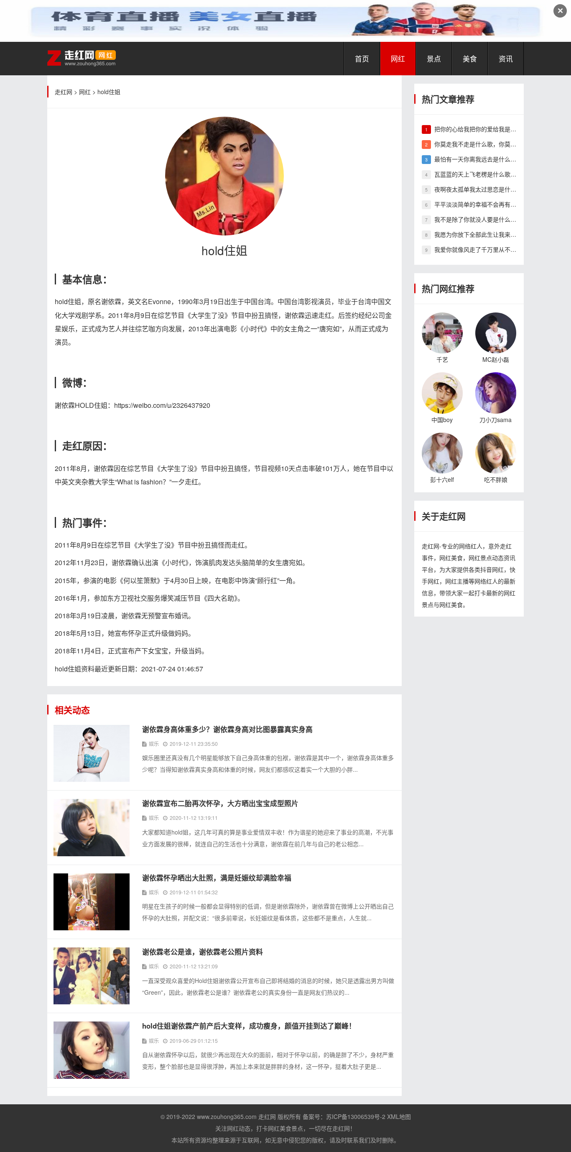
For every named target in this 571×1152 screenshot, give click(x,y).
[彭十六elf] (442, 452)
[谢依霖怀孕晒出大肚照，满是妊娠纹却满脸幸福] (92, 901)
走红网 (63, 91)
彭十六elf (442, 479)
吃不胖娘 (495, 479)
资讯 (506, 59)
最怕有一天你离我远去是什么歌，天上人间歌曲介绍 (501, 159)
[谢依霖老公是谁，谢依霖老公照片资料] (92, 975)
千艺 (442, 359)
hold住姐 (108, 91)
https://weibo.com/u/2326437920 (162, 405)
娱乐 (154, 743)
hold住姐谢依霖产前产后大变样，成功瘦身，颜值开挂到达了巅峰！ (249, 1026)
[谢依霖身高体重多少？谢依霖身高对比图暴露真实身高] (92, 752)
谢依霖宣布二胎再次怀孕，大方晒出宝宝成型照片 (220, 803)
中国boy (442, 419)
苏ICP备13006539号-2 (355, 1116)
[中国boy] (442, 392)
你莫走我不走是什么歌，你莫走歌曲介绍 (487, 144)
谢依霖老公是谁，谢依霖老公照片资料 (202, 952)
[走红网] (81, 57)
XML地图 (399, 1116)
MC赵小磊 (495, 359)
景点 (434, 59)
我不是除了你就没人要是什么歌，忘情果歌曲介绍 (498, 219)
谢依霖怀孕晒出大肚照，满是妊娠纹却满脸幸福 (216, 878)
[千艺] (442, 332)
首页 (362, 59)
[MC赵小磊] (495, 332)
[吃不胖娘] (495, 452)
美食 (470, 59)
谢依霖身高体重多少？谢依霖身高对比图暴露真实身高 (227, 729)
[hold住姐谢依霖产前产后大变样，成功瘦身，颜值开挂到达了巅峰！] (92, 1049)
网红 (398, 59)
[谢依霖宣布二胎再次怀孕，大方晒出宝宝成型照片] (92, 826)
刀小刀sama (495, 419)
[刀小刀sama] (495, 392)
